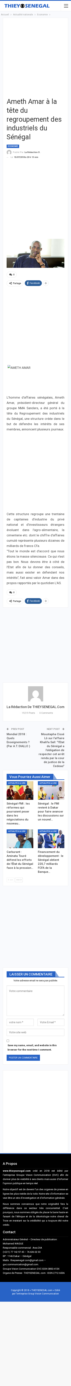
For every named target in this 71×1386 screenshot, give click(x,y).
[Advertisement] (35, 56)
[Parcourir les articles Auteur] (35, 693)
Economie (13, 146)
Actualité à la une (16, 783)
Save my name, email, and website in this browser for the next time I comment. (32, 1047)
